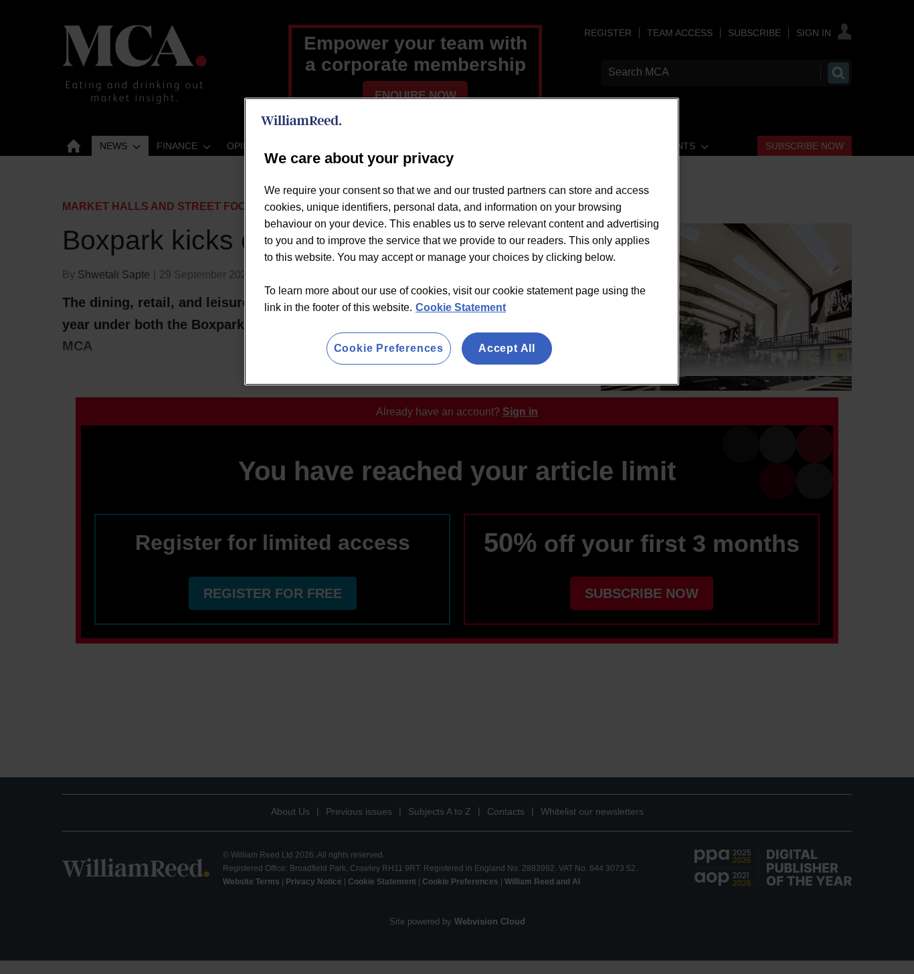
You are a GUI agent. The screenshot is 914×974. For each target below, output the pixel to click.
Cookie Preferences (389, 348)
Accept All (506, 348)
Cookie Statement (461, 307)
